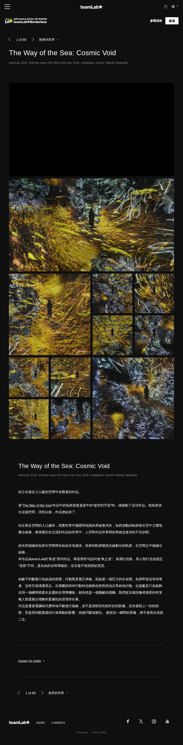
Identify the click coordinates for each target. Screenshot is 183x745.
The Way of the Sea (37, 505)
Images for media (29, 661)
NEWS (40, 722)
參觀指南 (156, 20)
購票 (172, 21)
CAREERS (58, 722)
